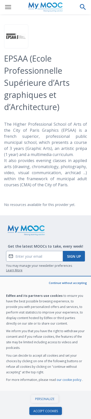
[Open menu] (8, 7)
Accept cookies (45, 411)
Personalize (44, 399)
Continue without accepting (68, 283)
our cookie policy (69, 380)
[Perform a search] (83, 7)
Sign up (74, 256)
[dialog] (45, 348)
